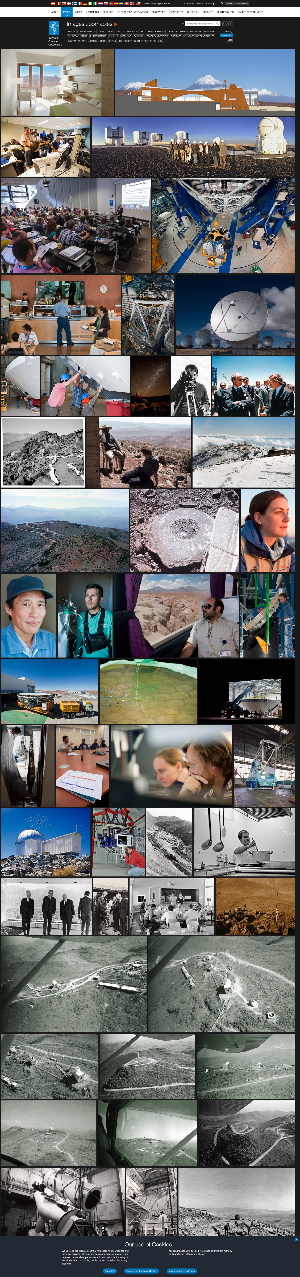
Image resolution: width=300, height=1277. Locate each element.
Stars (112, 41)
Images (66, 12)
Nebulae (126, 36)
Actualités (92, 12)
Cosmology (131, 31)
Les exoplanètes (177, 31)
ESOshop (108, 12)
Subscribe (188, 3)
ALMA (102, 31)
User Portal (242, 3)
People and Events (157, 36)
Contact (199, 3)
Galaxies (209, 31)
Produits (208, 12)
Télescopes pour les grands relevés (140, 41)
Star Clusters (97, 41)
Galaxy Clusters (77, 36)
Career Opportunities (250, 12)
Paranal (139, 36)
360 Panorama (88, 31)
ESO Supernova (156, 31)
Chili (118, 31)
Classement (226, 35)
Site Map (210, 3)
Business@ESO (225, 12)
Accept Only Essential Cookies (141, 1271)
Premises (176, 36)
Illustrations (98, 36)
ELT (142, 31)
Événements (176, 12)
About (55, 12)
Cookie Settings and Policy (181, 1271)
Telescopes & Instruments (132, 12)
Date (230, 40)
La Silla (113, 36)
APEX (110, 31)
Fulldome (195, 31)
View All (72, 31)
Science (230, 3)
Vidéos (78, 12)
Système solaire (77, 41)
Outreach (193, 12)
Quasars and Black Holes (199, 36)
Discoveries (158, 12)
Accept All (110, 1271)
